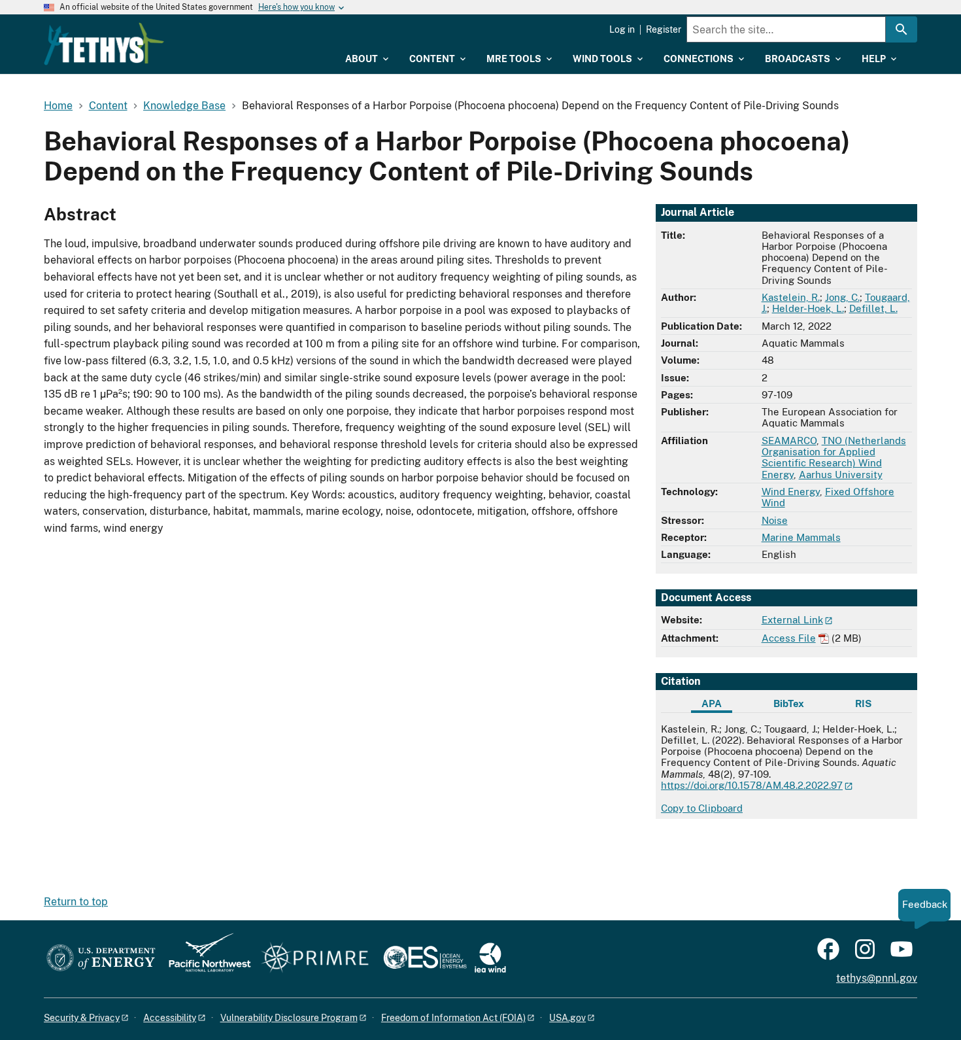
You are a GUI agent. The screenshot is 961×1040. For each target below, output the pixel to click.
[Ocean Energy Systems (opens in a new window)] (426, 958)
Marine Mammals (801, 537)
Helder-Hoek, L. (808, 308)
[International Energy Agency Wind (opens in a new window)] (490, 958)
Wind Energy (791, 491)
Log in (622, 29)
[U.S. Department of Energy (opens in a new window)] (101, 958)
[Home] (104, 43)
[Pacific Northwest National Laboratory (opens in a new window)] (204, 958)
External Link (792, 619)
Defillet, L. (873, 308)
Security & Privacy (82, 1018)
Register (663, 29)
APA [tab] (711, 703)
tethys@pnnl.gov (876, 978)
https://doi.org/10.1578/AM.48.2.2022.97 (752, 785)
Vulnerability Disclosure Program (289, 1018)
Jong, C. (842, 297)
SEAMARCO (789, 440)
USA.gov (567, 1018)
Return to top (76, 901)
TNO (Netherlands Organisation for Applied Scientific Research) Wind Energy (834, 457)
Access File (789, 638)
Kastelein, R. (791, 297)
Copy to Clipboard (702, 808)
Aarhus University (841, 474)
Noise (775, 520)
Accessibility (169, 1018)
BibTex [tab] (788, 703)
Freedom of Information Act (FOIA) (453, 1018)
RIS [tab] (863, 703)
